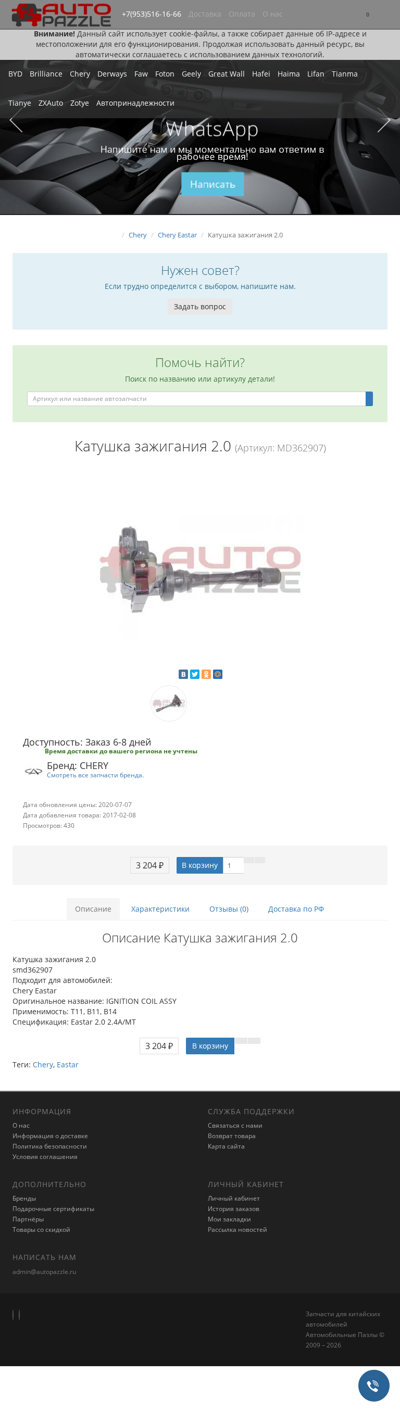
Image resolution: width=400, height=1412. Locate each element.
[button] (367, 15)
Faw (141, 74)
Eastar (68, 1064)
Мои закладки (229, 1219)
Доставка (205, 14)
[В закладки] (249, 860)
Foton (164, 74)
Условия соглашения (45, 1156)
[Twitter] (194, 674)
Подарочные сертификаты (53, 1208)
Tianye (19, 103)
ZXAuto (51, 103)
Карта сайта (226, 1146)
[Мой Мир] (217, 674)
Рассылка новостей (237, 1229)
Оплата (242, 14)
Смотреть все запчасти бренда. (95, 775)
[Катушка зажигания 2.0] (200, 569)
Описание (93, 909)
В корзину (200, 865)
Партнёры (28, 1219)
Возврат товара (232, 1135)
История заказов (233, 1208)
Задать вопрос (200, 306)
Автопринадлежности (135, 103)
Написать (212, 184)
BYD (15, 74)
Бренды (24, 1198)
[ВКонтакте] (183, 674)
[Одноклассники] (206, 674)
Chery (80, 74)
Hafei (261, 74)
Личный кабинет (234, 1198)
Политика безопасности (49, 1146)
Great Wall (226, 74)
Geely (191, 74)
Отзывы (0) (228, 909)
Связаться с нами (235, 1125)
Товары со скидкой (41, 1229)
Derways (112, 74)
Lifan (315, 74)
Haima (289, 74)
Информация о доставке (50, 1135)
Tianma (345, 74)
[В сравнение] (260, 860)
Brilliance (46, 74)
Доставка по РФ (296, 909)
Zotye (79, 103)
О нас (272, 14)
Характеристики (160, 909)
